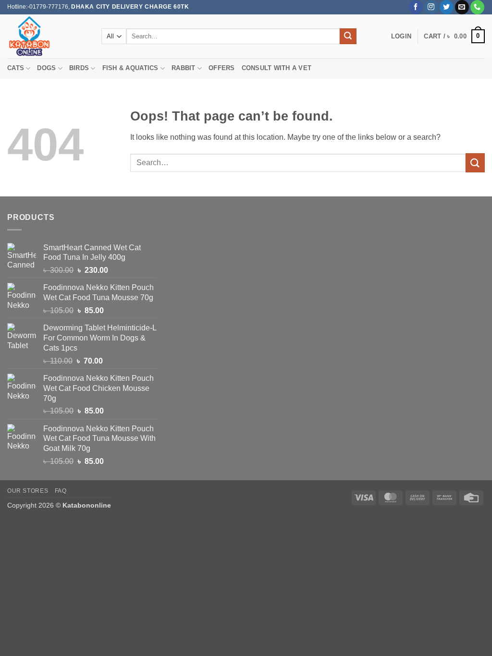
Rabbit (184, 68)
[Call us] (477, 7)
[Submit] (348, 36)
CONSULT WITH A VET (277, 68)
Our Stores (27, 490)
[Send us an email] (462, 7)
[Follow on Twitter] (447, 7)
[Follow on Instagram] (431, 7)
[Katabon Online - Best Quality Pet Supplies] (47, 36)
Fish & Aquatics (130, 68)
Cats (15, 68)
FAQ (61, 490)
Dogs (46, 68)
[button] (401, 36)
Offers (222, 68)
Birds (79, 68)
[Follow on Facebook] (416, 7)
